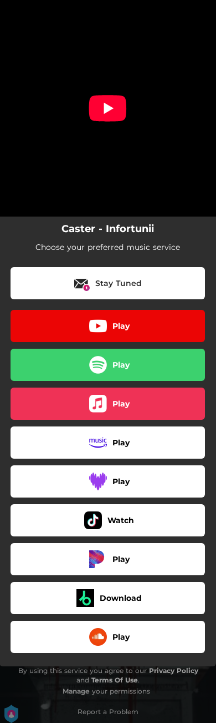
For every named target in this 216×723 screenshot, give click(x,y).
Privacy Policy (173, 670)
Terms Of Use (114, 680)
